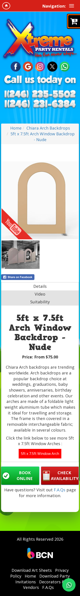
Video (40, 294)
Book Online (25, 475)
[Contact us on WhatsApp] (69, 585)
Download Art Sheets (32, 570)
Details (40, 286)
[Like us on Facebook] (16, 66)
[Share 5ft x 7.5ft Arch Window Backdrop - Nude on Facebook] (40, 277)
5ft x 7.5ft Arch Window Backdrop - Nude (42, 136)
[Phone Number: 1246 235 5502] (40, 94)
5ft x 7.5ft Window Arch (40, 453)
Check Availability (64, 475)
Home (16, 128)
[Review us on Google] (28, 66)
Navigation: (54, 6)
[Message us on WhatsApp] (65, 66)
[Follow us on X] (52, 66)
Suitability (40, 301)
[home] (6, 5)
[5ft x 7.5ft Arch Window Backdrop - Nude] (40, 200)
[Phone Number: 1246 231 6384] (40, 103)
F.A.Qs (59, 489)
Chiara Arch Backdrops (48, 128)
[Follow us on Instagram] (40, 66)
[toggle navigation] (71, 6)
